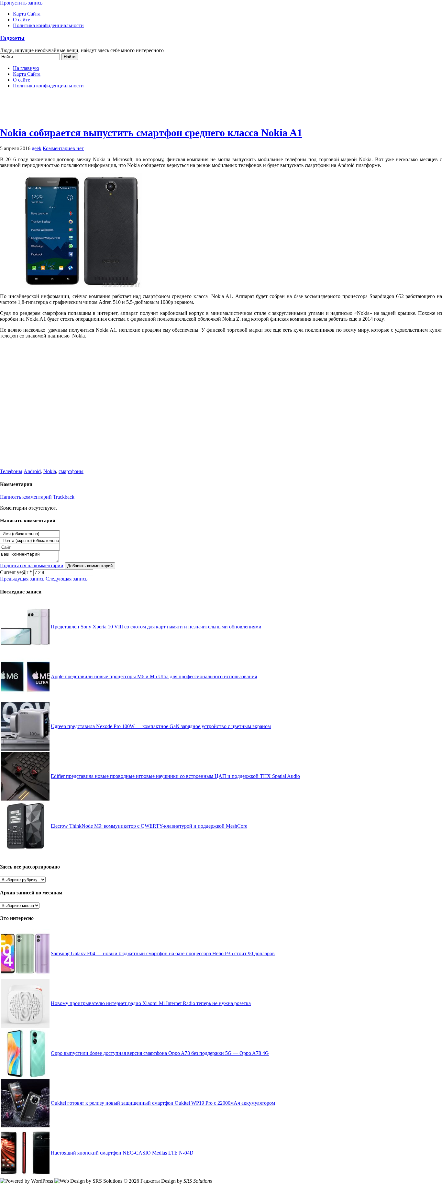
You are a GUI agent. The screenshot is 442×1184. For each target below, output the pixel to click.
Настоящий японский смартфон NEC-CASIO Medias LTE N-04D (122, 1153)
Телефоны (11, 471)
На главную (26, 68)
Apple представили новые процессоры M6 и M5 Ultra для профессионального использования (154, 676)
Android (32, 471)
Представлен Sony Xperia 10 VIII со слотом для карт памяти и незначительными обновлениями (156, 626)
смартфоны (71, 471)
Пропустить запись (21, 3)
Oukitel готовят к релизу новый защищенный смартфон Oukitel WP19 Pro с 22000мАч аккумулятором (163, 1103)
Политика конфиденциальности (48, 25)
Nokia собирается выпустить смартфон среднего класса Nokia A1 (151, 132)
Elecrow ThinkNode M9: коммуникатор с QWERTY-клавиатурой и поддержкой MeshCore (149, 826)
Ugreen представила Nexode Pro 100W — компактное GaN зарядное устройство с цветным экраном (161, 726)
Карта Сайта (26, 14)
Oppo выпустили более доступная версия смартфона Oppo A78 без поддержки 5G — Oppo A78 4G (160, 1053)
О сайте (21, 19)
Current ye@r (16, 572)
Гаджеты (12, 38)
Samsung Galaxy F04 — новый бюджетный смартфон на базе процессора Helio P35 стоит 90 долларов (163, 953)
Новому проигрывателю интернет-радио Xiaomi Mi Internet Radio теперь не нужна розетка (151, 1003)
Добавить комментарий (90, 565)
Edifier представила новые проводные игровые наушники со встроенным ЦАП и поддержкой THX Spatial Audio (175, 776)
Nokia (49, 471)
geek (36, 148)
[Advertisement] (221, 110)
